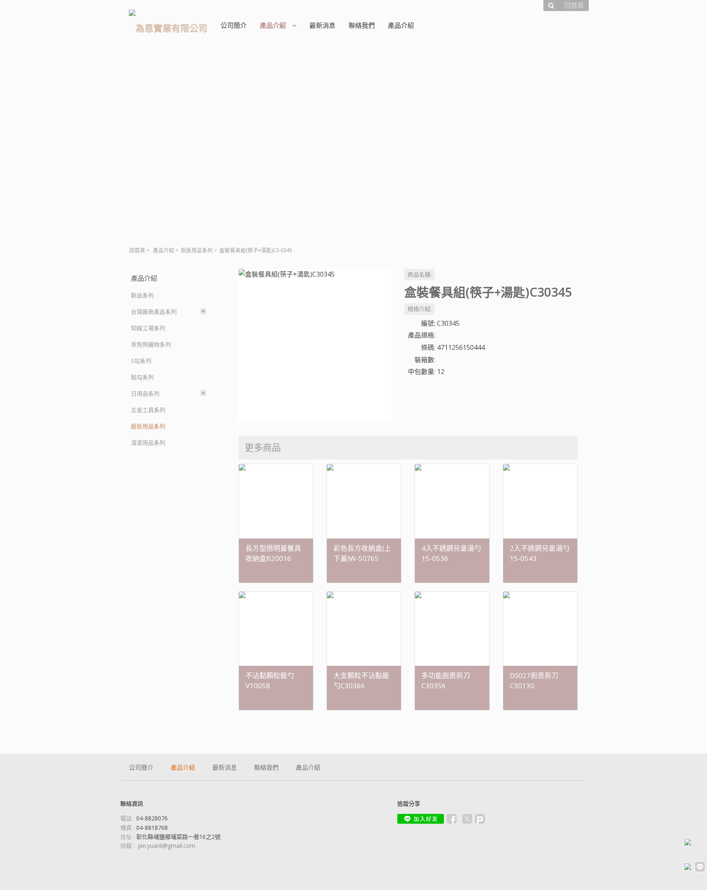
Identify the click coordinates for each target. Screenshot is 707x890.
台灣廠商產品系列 (154, 311)
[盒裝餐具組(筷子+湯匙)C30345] (315, 345)
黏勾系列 (142, 377)
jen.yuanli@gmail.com (166, 845)
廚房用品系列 (197, 250)
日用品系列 (145, 393)
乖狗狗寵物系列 (151, 344)
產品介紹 (163, 250)
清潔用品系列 (148, 442)
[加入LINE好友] (420, 819)
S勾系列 (141, 361)
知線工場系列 (148, 328)
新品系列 (142, 295)
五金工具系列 (148, 410)
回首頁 (137, 250)
